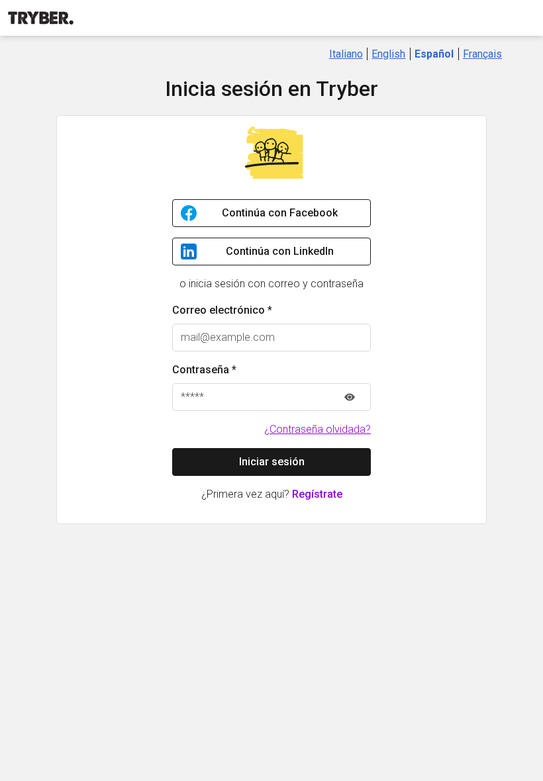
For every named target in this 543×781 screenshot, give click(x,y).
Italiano (346, 54)
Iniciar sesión (272, 461)
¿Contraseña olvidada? (317, 429)
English (388, 54)
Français (482, 54)
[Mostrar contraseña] (349, 397)
